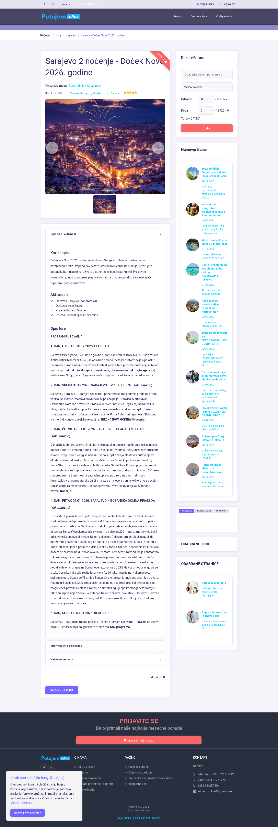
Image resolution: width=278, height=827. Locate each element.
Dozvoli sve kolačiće (27, 813)
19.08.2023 (208, 220)
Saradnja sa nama (89, 778)
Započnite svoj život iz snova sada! (150, 778)
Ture (176, 16)
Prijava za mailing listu (138, 740)
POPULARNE (221, 511)
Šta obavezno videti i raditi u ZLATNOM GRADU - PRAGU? (214, 411)
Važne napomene (61, 659)
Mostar (97, 93)
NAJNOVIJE (187, 511)
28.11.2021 (208, 445)
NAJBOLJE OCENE (203, 511)
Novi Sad (86, 85)
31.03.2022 (208, 284)
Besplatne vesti (138, 783)
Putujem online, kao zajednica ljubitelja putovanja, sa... (213, 230)
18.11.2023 (208, 181)
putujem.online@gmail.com (214, 791)
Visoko (74, 93)
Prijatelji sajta (86, 789)
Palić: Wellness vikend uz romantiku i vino (212, 468)
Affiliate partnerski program (95, 783)
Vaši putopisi (224, 16)
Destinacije (197, 16)
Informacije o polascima (66, 645)
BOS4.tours (124, 817)
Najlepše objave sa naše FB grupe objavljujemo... (212, 592)
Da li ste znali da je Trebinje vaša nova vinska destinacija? (214, 376)
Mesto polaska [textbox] (193, 87)
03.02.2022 (208, 348)
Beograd (74, 85)
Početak (45, 35)
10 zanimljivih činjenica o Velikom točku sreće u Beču (214, 172)
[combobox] (207, 87)
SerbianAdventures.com (146, 817)
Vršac (97, 85)
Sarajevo (85, 93)
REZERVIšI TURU (61, 690)
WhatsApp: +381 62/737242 (216, 774)
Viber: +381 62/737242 (212, 780)
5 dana (115, 93)
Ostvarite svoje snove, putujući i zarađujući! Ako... (214, 625)
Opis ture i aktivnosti (63, 234)
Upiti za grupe (86, 766)
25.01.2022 (208, 384)
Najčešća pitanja (138, 766)
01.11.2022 (208, 249)
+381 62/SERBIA (208, 785)
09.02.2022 (208, 316)
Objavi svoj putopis (214, 582)
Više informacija (21, 803)
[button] (52, 148)
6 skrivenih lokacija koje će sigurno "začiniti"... (212, 454)
